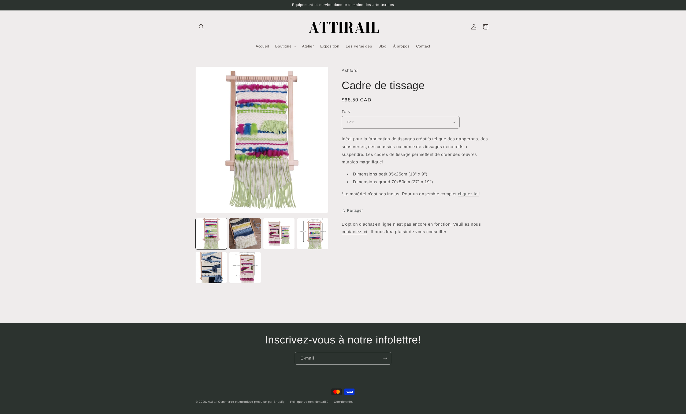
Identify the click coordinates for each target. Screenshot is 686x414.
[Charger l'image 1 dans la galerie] (211, 233)
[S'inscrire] (385, 358)
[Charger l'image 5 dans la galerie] (211, 267)
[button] (201, 27)
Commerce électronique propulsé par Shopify (251, 401)
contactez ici (354, 231)
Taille (346, 111)
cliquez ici (468, 194)
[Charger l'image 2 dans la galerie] (244, 233)
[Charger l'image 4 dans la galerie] (312, 233)
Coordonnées (344, 401)
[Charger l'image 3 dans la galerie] (278, 233)
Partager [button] (355, 210)
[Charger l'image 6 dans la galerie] (244, 267)
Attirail (212, 401)
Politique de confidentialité (309, 401)
